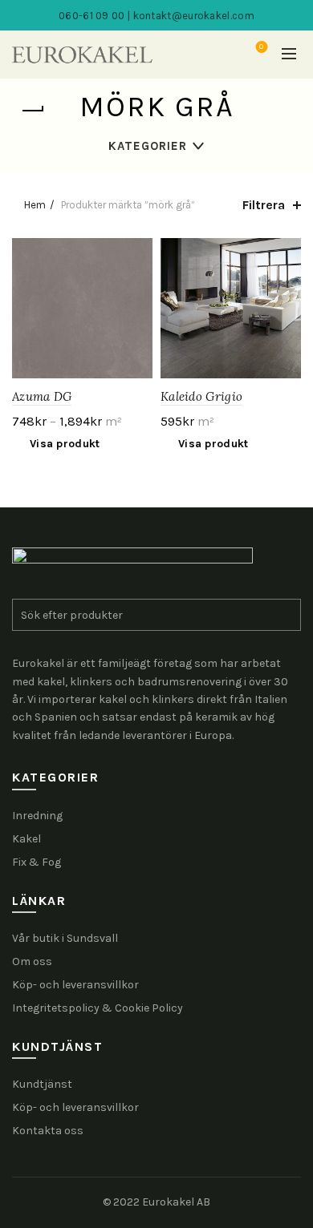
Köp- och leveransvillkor (75, 985)
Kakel (26, 839)
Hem (35, 205)
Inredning (37, 815)
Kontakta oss (47, 1130)
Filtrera (263, 204)
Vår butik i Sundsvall (65, 938)
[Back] (32, 111)
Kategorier (147, 146)
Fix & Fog (36, 862)
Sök (285, 615)
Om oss (32, 961)
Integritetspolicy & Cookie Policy (97, 1008)
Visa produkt (65, 443)
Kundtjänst (42, 1084)
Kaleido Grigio (201, 396)
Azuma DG (41, 396)
